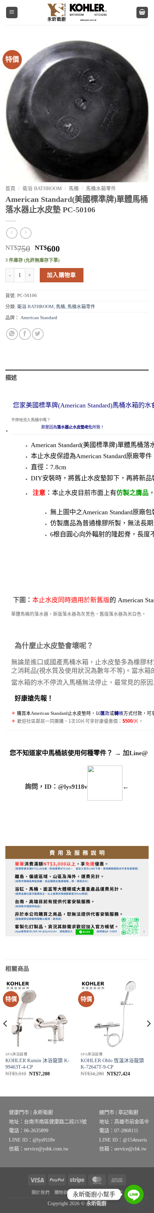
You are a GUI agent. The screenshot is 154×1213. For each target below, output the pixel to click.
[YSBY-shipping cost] (77, 891)
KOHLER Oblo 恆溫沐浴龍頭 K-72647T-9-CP (112, 1064)
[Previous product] (25, 232)
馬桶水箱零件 (101, 188)
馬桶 (74, 188)
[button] (12, 13)
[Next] (148, 1038)
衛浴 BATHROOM (42, 188)
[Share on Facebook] (25, 334)
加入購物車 (61, 275)
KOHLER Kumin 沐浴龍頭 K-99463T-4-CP (37, 1064)
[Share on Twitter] (38, 334)
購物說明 (63, 1192)
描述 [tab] (11, 378)
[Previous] (5, 1038)
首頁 (10, 188)
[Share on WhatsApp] (12, 334)
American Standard (38, 317)
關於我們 (40, 1192)
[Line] (134, 1194)
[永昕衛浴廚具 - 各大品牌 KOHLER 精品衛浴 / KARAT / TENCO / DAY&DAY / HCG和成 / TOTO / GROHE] (77, 12)
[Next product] (11, 232)
